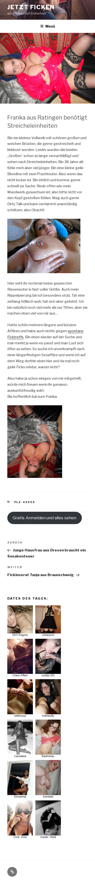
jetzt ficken (31, 7)
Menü (50, 26)
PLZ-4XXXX (24, 502)
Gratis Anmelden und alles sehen (44, 517)
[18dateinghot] (34, 838)
